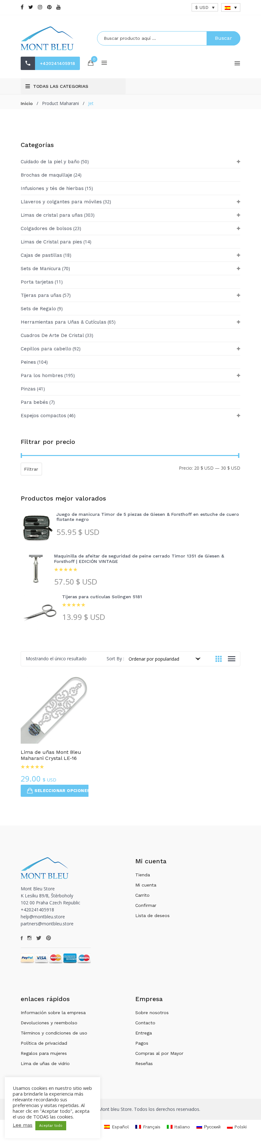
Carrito (142, 895)
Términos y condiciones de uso (54, 1032)
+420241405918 (57, 63)
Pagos (141, 1043)
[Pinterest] (49, 7)
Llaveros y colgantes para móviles (61, 202)
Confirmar (145, 905)
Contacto (145, 1022)
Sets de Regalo (38, 309)
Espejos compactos (43, 415)
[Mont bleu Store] (54, 38)
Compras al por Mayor (159, 1053)
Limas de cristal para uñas (52, 215)
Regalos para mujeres (44, 1053)
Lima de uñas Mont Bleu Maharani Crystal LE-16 (51, 755)
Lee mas (22, 1125)
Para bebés (34, 402)
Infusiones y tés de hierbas (52, 188)
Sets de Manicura (41, 268)
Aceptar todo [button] (50, 1126)
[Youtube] (58, 7)
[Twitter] (30, 7)
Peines (28, 362)
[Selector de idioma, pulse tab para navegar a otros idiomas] (230, 7)
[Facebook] (22, 7)
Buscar (223, 38)
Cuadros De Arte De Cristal (52, 335)
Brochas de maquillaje (46, 175)
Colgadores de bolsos (46, 228)
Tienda (142, 874)
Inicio (27, 103)
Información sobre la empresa (53, 1012)
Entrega (143, 1032)
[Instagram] (40, 7)
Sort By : (115, 659)
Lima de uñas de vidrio (45, 1063)
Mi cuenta (145, 884)
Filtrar (31, 469)
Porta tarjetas (37, 282)
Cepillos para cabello (46, 349)
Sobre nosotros (152, 1012)
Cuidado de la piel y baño (50, 162)
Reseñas (144, 1063)
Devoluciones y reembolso (49, 1022)
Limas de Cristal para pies (51, 242)
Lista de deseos (152, 915)
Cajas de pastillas (41, 255)
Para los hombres (42, 375)
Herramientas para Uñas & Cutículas (63, 322)
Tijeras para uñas (41, 295)
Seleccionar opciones (61, 790)
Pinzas (28, 389)
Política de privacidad (44, 1043)
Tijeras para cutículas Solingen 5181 (102, 596)
